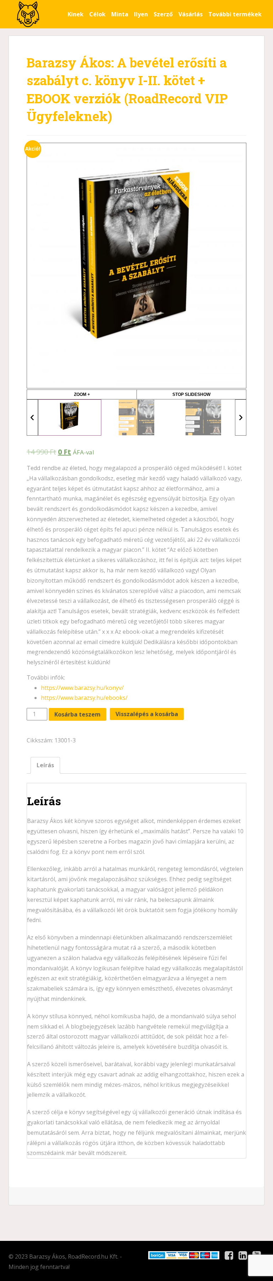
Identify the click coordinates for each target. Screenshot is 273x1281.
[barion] (183, 1255)
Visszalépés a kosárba (147, 714)
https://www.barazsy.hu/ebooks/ (84, 698)
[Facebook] (229, 1256)
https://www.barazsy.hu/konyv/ (82, 688)
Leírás (45, 765)
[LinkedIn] (243, 1256)
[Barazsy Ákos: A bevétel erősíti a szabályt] (28, 14)
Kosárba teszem (77, 714)
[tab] (45, 765)
